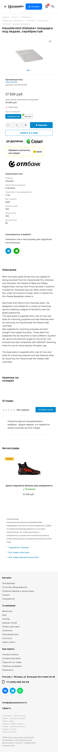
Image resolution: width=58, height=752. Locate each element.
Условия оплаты (10, 654)
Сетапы (6, 619)
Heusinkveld (11, 82)
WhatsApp (20, 691)
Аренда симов (9, 622)
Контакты (7, 638)
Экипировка (8, 583)
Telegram (13, 691)
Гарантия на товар (12, 662)
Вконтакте (5, 691)
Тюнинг (6, 595)
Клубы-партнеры (11, 626)
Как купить (8, 649)
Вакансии (7, 611)
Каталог (6, 577)
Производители (10, 634)
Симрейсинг (8, 598)
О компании (8, 605)
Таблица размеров (11, 666)
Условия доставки (11, 658)
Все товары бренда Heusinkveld (23, 557)
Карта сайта (8, 642)
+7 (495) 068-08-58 (17, 682)
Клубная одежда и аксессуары (18, 591)
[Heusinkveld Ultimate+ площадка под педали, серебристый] (29, 54)
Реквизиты (7, 670)
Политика (7, 630)
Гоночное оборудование (14, 587)
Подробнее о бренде (18, 547)
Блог (4, 615)
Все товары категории (18, 552)
